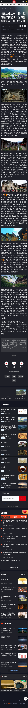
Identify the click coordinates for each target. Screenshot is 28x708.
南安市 (3, 438)
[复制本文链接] (21, 363)
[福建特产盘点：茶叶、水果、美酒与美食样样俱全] (7, 684)
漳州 (3, 454)
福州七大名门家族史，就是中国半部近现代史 (15, 530)
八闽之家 (3, 8)
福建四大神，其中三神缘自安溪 (11, 560)
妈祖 (9, 421)
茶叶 (14, 381)
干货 (5, 462)
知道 (10, 8)
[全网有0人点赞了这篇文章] (26, 699)
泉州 (9, 413)
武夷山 (21, 376)
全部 (2, 5)
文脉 (18, 5)
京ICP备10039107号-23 (15, 703)
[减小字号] (22, 26)
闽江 (8, 429)
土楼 (3, 421)
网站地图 (23, 703)
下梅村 (7, 376)
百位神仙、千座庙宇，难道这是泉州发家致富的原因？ (15, 546)
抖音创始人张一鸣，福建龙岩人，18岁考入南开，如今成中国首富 (15, 538)
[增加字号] (20, 26)
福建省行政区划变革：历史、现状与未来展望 (15, 522)
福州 (3, 429)
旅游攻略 (12, 5)
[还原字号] (25, 26)
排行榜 (24, 517)
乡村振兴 (24, 5)
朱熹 (14, 376)
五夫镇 (3, 479)
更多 (24, 676)
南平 (6, 438)
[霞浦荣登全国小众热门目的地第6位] (20, 684)
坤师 (3, 26)
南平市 (9, 438)
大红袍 (5, 421)
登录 (2, 503)
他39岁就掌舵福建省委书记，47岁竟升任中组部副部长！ (14, 553)
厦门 (3, 413)
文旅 (6, 5)
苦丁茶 (5, 454)
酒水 (9, 471)
